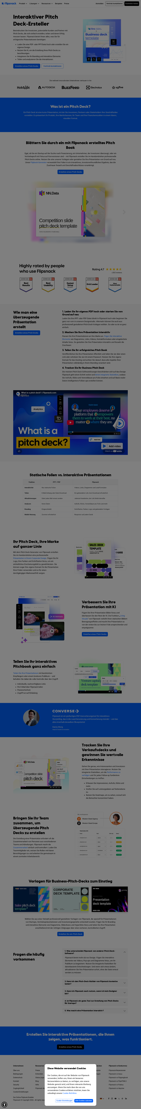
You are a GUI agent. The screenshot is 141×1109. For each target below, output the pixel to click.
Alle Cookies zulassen (83, 1101)
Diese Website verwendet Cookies (66, 1068)
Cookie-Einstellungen (64, 1101)
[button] (4, 1104)
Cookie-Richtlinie (69, 1093)
